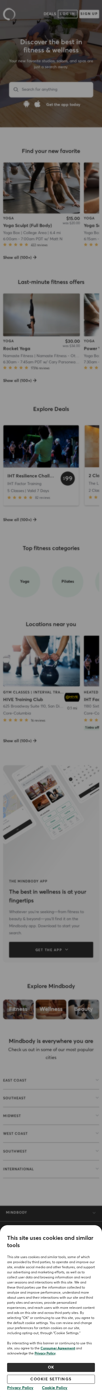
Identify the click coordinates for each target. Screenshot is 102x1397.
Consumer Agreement (58, 1348)
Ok (51, 1367)
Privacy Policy (45, 1353)
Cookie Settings (51, 1379)
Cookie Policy (54, 1388)
